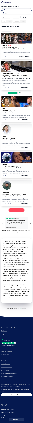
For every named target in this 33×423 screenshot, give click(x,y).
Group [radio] (9, 21)
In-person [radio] (16, 21)
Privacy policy (4, 415)
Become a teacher (16, 395)
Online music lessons (7, 376)
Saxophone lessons (6, 367)
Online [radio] (23, 21)
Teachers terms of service (7, 412)
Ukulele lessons (5, 364)
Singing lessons (5, 361)
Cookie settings (5, 418)
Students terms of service (7, 409)
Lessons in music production (9, 373)
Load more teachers (16, 210)
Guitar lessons (5, 355)
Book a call (4, 331)
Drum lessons (5, 370)
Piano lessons (5, 358)
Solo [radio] (4, 21)
